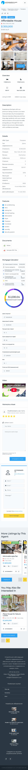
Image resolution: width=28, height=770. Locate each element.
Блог (6, 696)
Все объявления (19, 474)
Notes (8, 245)
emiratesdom (18, 471)
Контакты (7, 692)
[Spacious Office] (14, 741)
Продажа (23, 9)
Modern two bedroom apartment (14, 722)
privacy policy (18, 511)
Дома (4, 10)
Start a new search (9, 635)
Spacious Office (14, 743)
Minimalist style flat (14, 711)
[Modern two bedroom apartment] (14, 719)
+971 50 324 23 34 (14, 672)
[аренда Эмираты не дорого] (9, 2)
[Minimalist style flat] (14, 709)
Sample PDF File (12, 250)
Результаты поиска (13, 9)
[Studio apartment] (14, 730)
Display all (7, 579)
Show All (20, 66)
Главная (3, 9)
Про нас (7, 689)
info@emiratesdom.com (14, 677)
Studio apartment (14, 733)
